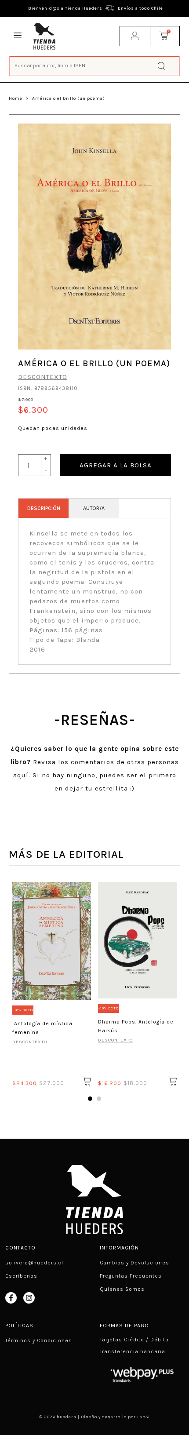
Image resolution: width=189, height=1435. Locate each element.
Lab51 (143, 1417)
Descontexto (42, 377)
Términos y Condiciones (38, 1340)
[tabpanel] (51, 982)
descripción (43, 508)
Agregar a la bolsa (116, 465)
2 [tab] (99, 1098)
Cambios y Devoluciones (134, 1263)
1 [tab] (90, 1098)
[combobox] (94, 65)
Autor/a (94, 508)
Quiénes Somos (122, 1289)
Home (15, 98)
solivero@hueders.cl (34, 1263)
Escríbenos (21, 1276)
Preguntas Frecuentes (131, 1276)
